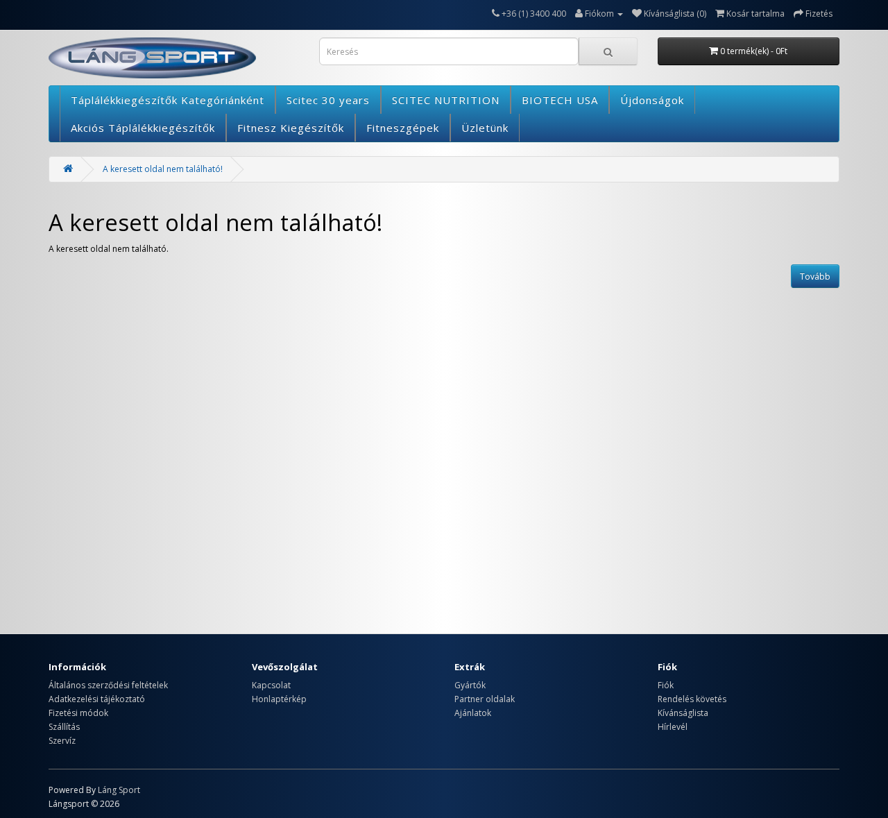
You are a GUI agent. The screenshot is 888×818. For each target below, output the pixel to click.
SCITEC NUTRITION (446, 100)
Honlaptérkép (279, 699)
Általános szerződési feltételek (108, 685)
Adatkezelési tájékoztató (97, 699)
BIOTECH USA (560, 100)
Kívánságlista (683, 713)
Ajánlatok (472, 713)
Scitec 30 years (328, 100)
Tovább (815, 276)
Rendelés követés (692, 699)
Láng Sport (119, 790)
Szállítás (64, 727)
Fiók (666, 685)
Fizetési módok (78, 713)
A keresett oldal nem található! (163, 169)
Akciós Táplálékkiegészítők (143, 128)
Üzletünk (485, 128)
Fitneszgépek (402, 128)
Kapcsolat (271, 685)
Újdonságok (652, 100)
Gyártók (470, 685)
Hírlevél (673, 727)
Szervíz (62, 741)
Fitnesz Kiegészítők (290, 128)
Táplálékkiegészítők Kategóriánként (167, 100)
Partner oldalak (484, 699)
